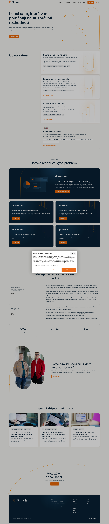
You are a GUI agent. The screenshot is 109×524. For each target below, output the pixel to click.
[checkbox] (36, 266)
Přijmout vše (69, 270)
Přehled (73, 253)
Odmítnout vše (40, 270)
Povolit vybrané (54, 270)
